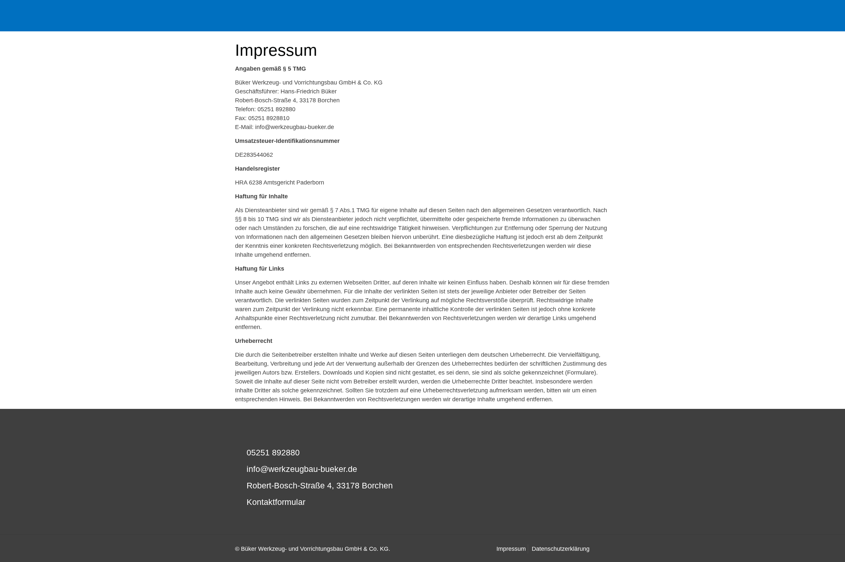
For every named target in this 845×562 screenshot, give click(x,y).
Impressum (511, 548)
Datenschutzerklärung (561, 548)
